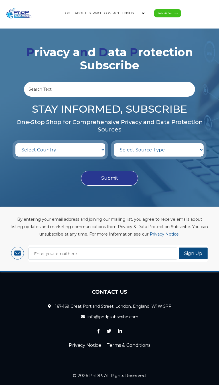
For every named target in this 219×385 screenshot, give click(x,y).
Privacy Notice (164, 234)
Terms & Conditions (128, 345)
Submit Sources (167, 13)
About (80, 13)
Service (95, 13)
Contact (111, 13)
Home (67, 13)
